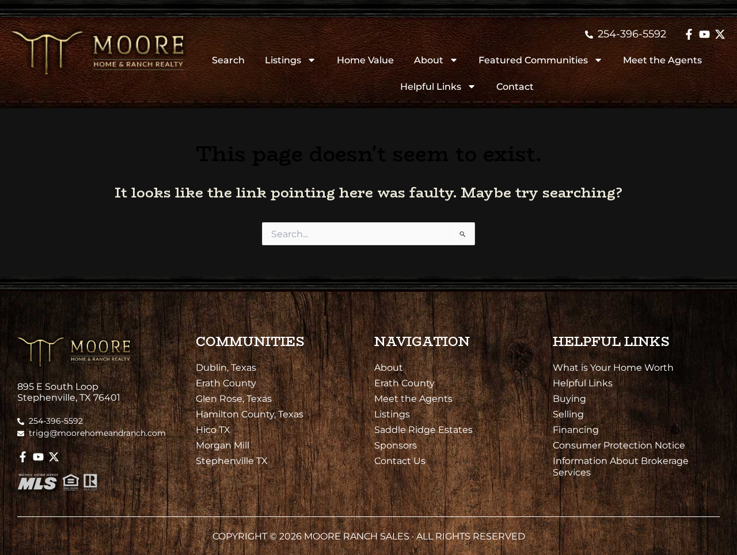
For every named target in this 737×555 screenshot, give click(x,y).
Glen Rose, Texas (234, 398)
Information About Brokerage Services (621, 466)
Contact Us (400, 460)
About (428, 60)
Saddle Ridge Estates (423, 429)
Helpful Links (430, 86)
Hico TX (213, 429)
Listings (283, 60)
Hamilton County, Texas (249, 414)
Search (228, 60)
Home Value (365, 60)
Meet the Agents (662, 60)
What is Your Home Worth (613, 367)
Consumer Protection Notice (619, 445)
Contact (515, 86)
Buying (569, 398)
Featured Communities (533, 60)
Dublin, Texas (226, 367)
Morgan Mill (222, 445)
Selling (568, 414)
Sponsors (395, 445)
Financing (576, 429)
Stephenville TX (232, 460)
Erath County (226, 383)
